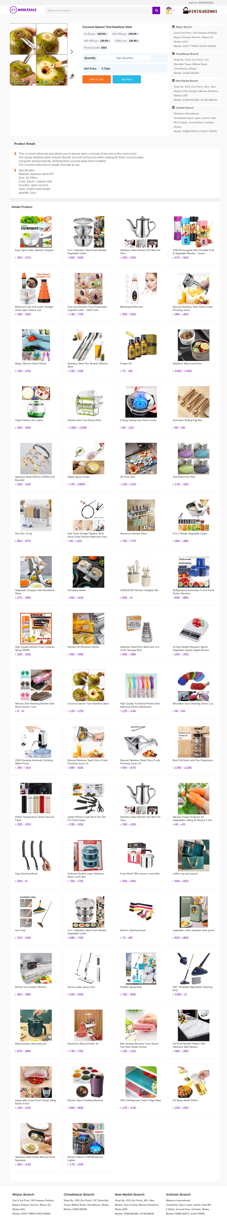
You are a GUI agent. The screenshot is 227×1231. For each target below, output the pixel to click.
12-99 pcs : (90, 33)
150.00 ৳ (102, 33)
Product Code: (92, 47)
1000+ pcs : (121, 40)
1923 (104, 47)
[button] (38, 82)
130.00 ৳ (105, 40)
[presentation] (12, 51)
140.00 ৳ (133, 33)
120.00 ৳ (133, 40)
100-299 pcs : (120, 33)
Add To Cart (96, 79)
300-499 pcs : (91, 40)
